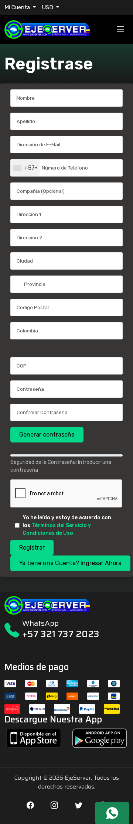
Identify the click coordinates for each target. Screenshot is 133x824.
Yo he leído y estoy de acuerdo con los (67, 525)
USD (48, 7)
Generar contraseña (47, 434)
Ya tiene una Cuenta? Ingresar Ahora (70, 563)
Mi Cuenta (17, 7)
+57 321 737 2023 (60, 634)
